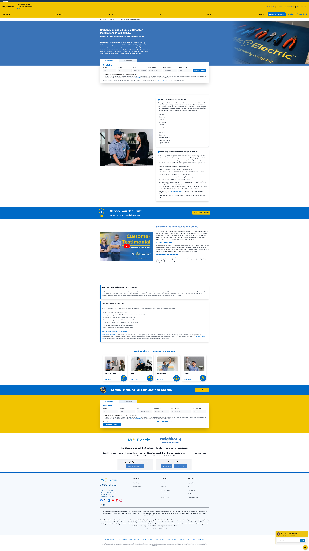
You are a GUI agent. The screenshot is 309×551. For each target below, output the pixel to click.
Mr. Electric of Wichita (109, 335)
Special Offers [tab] (290, 6)
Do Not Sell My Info (184, 539)
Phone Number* (152, 67)
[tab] (110, 14)
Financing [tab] (279, 6)
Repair (133, 373)
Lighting (186, 373)
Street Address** (167, 67)
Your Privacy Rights (199, 539)
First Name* (106, 67)
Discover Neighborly (134, 466)
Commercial (129, 60)
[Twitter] (105, 500)
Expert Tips (191, 483)
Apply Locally (165, 497)
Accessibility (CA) (171, 539)
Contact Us (164, 494)
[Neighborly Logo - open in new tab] (5, 1)
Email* (134, 67)
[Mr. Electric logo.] (8, 6)
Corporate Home (193, 497)
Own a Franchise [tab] (301, 6)
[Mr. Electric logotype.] (139, 440)
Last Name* (121, 67)
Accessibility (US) (159, 539)
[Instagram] (120, 500)
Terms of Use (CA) (122, 539)
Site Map (190, 494)
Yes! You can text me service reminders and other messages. (121, 74)
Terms (131, 77)
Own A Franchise (166, 490)
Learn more (108, 379)
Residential (110, 60)
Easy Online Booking (202, 212)
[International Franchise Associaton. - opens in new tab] (103, 505)
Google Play (181, 466)
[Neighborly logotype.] (170, 440)
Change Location (23, 8)
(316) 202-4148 (109, 485)
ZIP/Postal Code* (182, 67)
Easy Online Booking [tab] (277, 14)
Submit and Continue (199, 70)
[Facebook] (101, 500)
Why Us (163, 483)
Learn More (202, 390)
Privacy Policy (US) (134, 539)
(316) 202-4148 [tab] (297, 14)
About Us (163, 486)
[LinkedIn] (109, 500)
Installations (161, 373)
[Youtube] (113, 500)
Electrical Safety (110, 373)
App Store (168, 466)
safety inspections (177, 191)
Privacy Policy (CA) (147, 539)
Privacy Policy (137, 77)
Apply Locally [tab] (270, 6)
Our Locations (192, 490)
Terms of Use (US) (109, 539)
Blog (189, 486)
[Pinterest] (117, 500)
